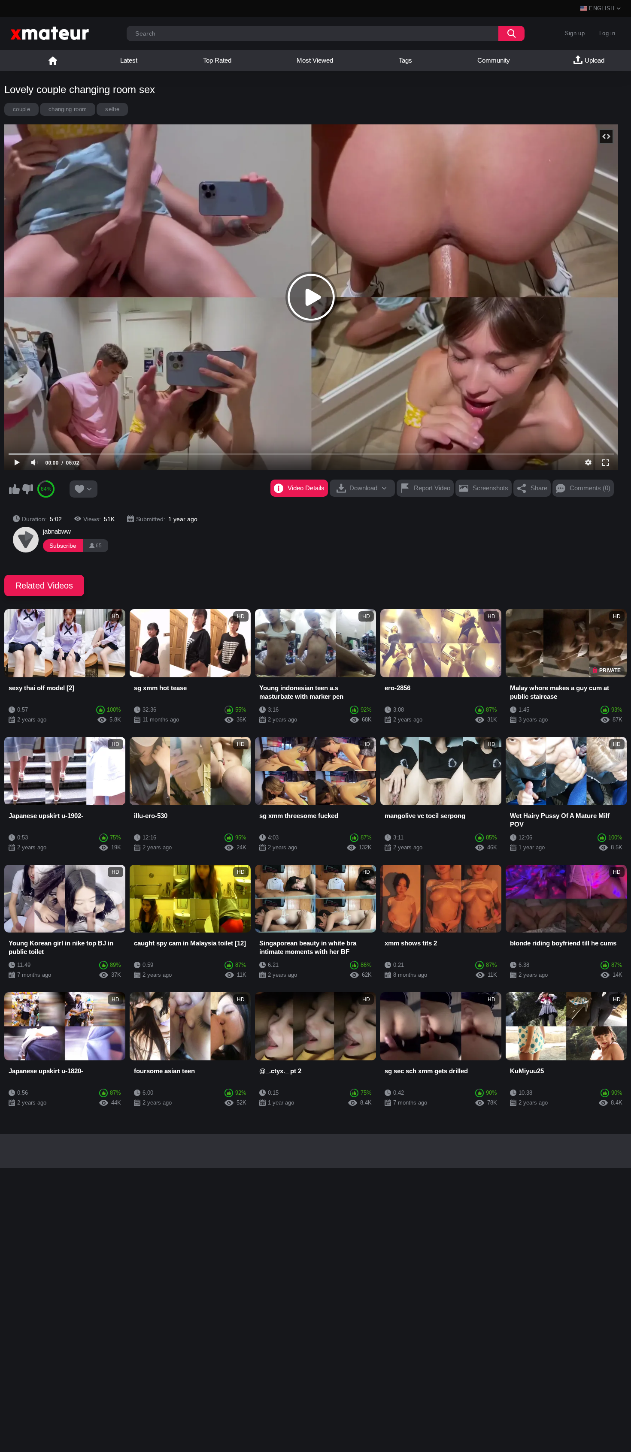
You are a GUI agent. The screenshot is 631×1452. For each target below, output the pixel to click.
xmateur (53, 60)
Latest (128, 60)
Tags (405, 60)
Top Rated (217, 60)
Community (493, 60)
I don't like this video (27, 489)
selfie (112, 109)
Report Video (432, 488)
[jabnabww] (26, 539)
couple (21, 109)
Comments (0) (590, 488)
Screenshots (490, 488)
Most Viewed (315, 60)
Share (539, 488)
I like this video (14, 489)
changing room (68, 109)
